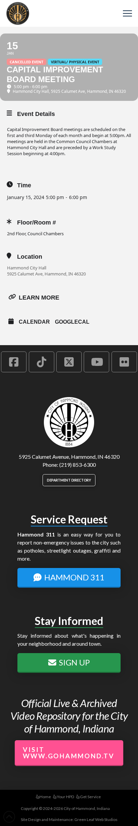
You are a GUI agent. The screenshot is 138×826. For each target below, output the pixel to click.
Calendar (34, 322)
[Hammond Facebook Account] (13, 362)
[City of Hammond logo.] (69, 422)
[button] (127, 13)
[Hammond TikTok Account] (41, 362)
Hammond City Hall (26, 268)
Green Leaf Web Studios (96, 819)
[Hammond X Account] (69, 362)
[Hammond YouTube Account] (96, 362)
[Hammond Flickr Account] (124, 362)
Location (29, 257)
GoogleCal (72, 322)
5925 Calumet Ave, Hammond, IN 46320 (46, 274)
